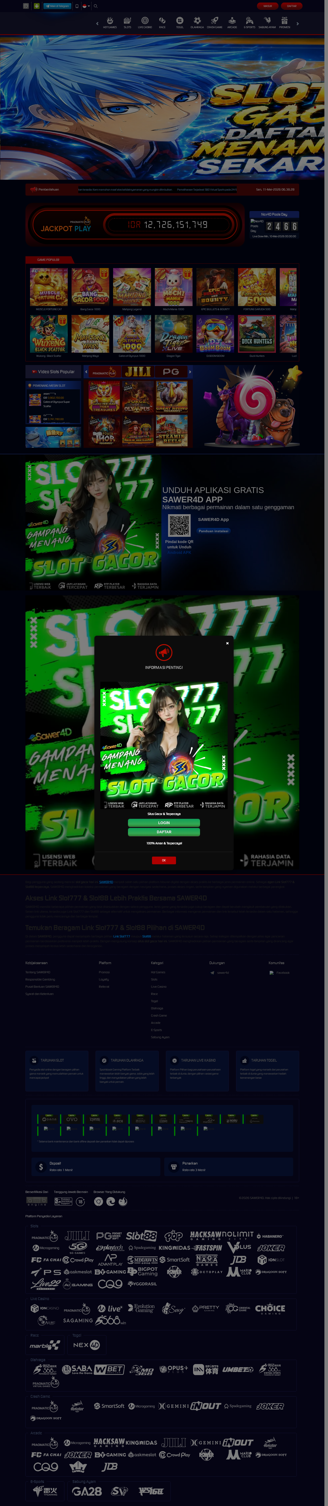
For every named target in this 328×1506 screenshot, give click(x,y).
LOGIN (164, 823)
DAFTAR (164, 832)
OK (164, 860)
